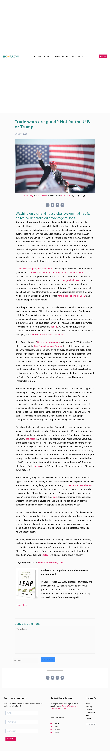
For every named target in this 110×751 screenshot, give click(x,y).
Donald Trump (28, 196)
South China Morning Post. (51, 562)
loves (37, 466)
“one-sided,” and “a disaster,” (72, 296)
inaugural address (70, 280)
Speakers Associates (58, 709)
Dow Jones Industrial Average (48, 346)
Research (66, 56)
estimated (30, 439)
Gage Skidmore (41, 196)
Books (80, 56)
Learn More (21, 605)
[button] (103, 56)
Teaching (56, 56)
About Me (38, 56)
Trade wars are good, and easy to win (35, 268)
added (54, 327)
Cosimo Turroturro (69, 706)
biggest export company (48, 342)
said (55, 497)
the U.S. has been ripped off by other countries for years (58, 272)
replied (45, 555)
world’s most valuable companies (47, 334)
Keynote (47, 56)
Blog (74, 56)
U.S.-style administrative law (78, 485)
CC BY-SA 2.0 (65, 196)
